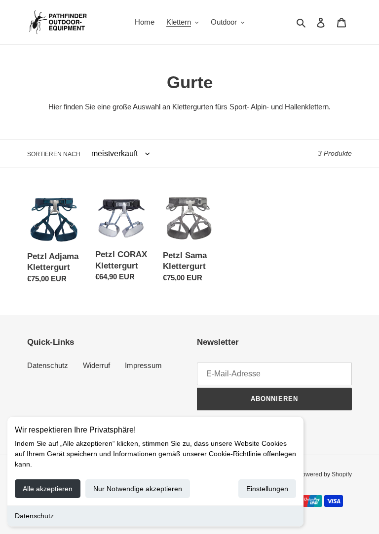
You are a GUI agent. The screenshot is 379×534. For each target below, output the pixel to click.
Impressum (143, 365)
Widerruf (96, 365)
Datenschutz (34, 516)
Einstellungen (267, 489)
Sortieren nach (53, 154)
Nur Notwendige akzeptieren (137, 489)
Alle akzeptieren (48, 489)
